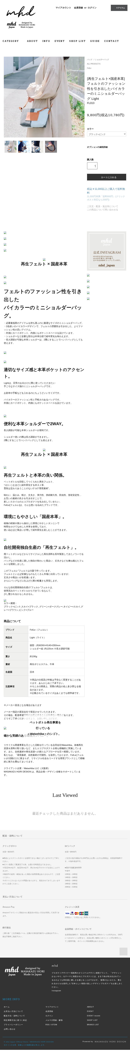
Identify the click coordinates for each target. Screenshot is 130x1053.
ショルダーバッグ (102, 59)
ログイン (92, 7)
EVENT (60, 41)
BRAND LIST (93, 1025)
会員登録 (78, 7)
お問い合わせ (9, 1029)
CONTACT (111, 41)
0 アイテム (121, 8)
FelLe (89, 68)
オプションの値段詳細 (97, 147)
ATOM (54, 1025)
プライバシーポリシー (13, 1025)
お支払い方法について (13, 1011)
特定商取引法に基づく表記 (15, 1020)
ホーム (7, 1007)
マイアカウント (63, 7)
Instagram (56, 991)
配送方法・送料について (14, 1016)
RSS (47, 1025)
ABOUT (32, 41)
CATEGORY (11, 41)
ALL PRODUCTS (93, 64)
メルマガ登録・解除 (54, 1020)
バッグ (89, 59)
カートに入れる (109, 177)
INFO (46, 41)
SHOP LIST (77, 41)
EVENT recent (93, 1016)
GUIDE (95, 41)
